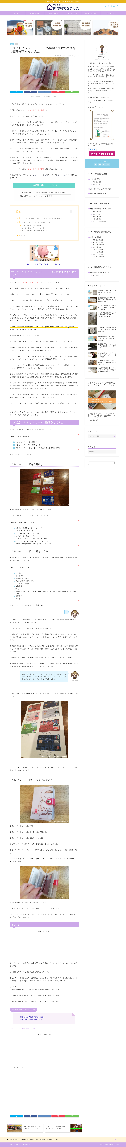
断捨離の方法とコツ (99, 184)
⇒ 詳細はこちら (93, 420)
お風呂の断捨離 (98, 249)
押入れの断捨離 (98, 242)
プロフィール (109, 13)
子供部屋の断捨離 (98, 257)
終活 (12, 44)
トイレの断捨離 (98, 252)
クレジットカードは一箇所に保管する (34, 230)
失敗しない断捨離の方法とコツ (32, 1017)
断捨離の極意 (97, 182)
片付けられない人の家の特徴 (100, 189)
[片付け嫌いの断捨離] (63, 10)
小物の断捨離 (97, 219)
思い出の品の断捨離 (99, 221)
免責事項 (25, 1144)
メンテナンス (72, 13)
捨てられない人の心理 (98, 193)
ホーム (16, 13)
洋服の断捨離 (97, 212)
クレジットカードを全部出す (31, 225)
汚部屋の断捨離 (98, 240)
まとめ (23, 235)
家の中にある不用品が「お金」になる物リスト (44, 264)
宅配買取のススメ (98, 275)
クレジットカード (16, 1028)
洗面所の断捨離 (98, 254)
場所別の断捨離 (95, 237)
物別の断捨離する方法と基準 (100, 209)
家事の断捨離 (35, 13)
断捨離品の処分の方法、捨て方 (101, 272)
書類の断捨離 (97, 216)
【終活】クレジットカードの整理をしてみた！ (37, 222)
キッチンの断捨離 (98, 245)
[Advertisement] (44, 946)
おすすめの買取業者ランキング (32, 1019)
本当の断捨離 (95, 179)
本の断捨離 (96, 214)
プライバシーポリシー (14, 1144)
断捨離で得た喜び (91, 13)
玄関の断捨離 (97, 247)
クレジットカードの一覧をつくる (33, 228)
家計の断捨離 (53, 13)
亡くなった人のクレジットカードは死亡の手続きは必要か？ (42, 218)
